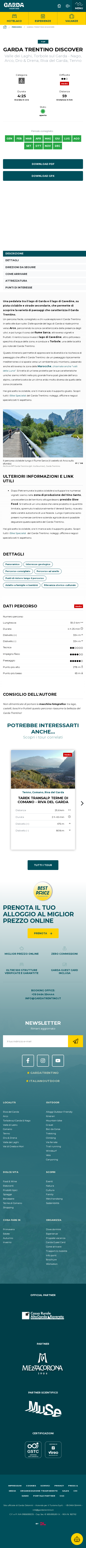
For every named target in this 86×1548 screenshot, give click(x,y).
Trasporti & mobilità (56, 1251)
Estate (6, 1233)
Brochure (51, 1259)
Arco (5, 1116)
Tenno (6, 1133)
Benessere (8, 1198)
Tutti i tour (43, 865)
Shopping (8, 1207)
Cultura (50, 1190)
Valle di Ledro (10, 1125)
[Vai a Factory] (43, 1526)
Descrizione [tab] (14, 253)
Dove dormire (53, 1229)
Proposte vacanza (55, 1238)
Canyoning (52, 1159)
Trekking (51, 1133)
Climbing (51, 1137)
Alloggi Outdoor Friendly (59, 1111)
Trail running (53, 1146)
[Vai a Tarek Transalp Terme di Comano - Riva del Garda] (43, 800)
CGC (62, 1496)
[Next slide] (82, 803)
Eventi (49, 1181)
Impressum (14, 1486)
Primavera (9, 1229)
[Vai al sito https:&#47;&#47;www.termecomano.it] (43, 1364)
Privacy (59, 1486)
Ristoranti (8, 1185)
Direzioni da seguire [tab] (20, 267)
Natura (50, 1185)
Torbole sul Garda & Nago (16, 1120)
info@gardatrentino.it (43, 998)
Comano (7, 1129)
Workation (52, 1264)
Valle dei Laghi (11, 1142)
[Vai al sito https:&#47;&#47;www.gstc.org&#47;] (43, 1450)
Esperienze (43, 20)
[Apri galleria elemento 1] (43, 433)
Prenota (41, 933)
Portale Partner (44, 1496)
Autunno (8, 1238)
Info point (51, 1255)
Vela (48, 1155)
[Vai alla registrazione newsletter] (75, 1041)
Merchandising (54, 1198)
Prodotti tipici (10, 1190)
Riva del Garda (11, 1111)
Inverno (7, 1242)
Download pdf (43, 163)
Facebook (28, 1061)
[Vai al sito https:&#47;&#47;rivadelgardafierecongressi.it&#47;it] (43, 1315)
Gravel (49, 1125)
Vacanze (71, 20)
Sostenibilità (52, 1203)
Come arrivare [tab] (16, 273)
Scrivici (45, 1486)
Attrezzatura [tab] (16, 280)
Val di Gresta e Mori (13, 1146)
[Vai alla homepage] (14, 6)
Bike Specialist (18, 395)
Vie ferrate (51, 1142)
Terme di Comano (12, 1203)
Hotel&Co (14, 20)
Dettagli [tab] (12, 260)
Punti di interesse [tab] (18, 287)
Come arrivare (53, 1246)
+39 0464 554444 (43, 994)
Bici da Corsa (53, 1129)
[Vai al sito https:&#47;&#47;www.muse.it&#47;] (43, 1409)
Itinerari (50, 1116)
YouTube (58, 1061)
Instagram (43, 1061)
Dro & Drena (10, 1137)
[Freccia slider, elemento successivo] (73, 438)
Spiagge (7, 1194)
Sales (65, 1491)
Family (49, 1194)
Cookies (31, 1486)
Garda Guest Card (55, 1242)
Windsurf (51, 1150)
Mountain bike (54, 1120)
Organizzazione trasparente (39, 1491)
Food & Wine (10, 1181)
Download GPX (43, 175)
